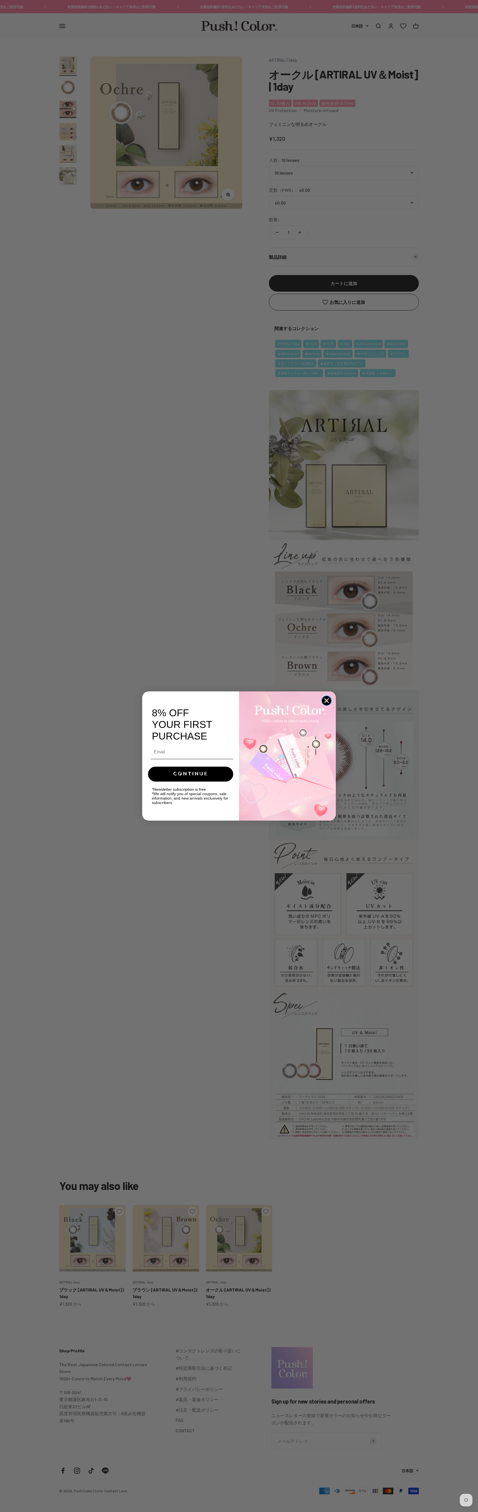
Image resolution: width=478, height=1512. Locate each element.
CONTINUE (190, 774)
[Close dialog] (326, 701)
